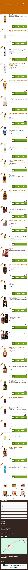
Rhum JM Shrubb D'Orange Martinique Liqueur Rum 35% (16, 347)
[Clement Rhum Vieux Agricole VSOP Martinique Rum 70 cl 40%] (5, 199)
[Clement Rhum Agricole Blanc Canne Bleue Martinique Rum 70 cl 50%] (5, 136)
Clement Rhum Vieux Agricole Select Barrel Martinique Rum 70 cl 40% (17, 174)
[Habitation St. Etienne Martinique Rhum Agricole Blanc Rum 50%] (5, 306)
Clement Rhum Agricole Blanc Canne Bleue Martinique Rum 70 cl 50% (17, 127)
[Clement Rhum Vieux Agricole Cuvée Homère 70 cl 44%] (5, 166)
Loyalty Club (3, 510)
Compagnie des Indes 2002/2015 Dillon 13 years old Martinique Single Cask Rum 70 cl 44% (17, 220)
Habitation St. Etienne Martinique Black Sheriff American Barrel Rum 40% (18, 265)
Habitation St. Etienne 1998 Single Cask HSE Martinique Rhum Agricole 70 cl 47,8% (17, 234)
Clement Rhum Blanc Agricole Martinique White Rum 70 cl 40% (17, 143)
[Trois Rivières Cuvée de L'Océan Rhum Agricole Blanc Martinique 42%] (5, 473)
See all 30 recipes (14, 498)
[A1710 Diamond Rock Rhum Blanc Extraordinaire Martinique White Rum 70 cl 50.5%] (5, 39)
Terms (2, 515)
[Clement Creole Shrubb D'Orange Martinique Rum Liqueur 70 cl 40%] (5, 89)
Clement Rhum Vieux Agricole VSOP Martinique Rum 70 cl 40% (17, 190)
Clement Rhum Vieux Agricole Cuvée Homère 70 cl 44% (16, 160)
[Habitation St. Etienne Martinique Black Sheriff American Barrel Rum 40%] (5, 273)
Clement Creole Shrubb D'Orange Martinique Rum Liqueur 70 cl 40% (18, 80)
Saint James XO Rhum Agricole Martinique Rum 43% (16, 447)
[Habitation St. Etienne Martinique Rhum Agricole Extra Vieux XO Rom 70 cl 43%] (5, 323)
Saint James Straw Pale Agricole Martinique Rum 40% (16, 434)
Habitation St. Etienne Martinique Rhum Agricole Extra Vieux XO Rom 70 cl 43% (17, 314)
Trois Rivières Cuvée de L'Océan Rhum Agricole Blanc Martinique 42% (17, 464)
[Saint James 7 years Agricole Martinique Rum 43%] (5, 426)
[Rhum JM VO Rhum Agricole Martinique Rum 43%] (5, 373)
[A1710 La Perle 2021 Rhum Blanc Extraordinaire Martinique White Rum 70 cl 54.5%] (5, 56)
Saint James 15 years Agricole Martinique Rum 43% (15, 407)
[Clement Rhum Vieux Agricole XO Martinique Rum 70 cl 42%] (5, 212)
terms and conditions (9, 4)
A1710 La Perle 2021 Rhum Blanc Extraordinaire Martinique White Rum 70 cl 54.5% (17, 47)
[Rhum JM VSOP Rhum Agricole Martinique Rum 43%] (5, 389)
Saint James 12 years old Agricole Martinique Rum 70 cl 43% (17, 397)
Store (2, 506)
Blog (2, 516)
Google (9, 535)
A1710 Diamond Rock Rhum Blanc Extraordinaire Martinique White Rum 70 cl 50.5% (17, 31)
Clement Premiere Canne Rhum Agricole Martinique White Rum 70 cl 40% (18, 114)
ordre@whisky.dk (3, 524)
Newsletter (3, 509)
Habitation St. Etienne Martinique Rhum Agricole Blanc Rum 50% (17, 297)
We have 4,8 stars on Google (4, 529)
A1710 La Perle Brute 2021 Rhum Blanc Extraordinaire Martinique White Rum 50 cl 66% (17, 64)
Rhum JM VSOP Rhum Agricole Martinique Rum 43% (16, 380)
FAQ (2, 513)
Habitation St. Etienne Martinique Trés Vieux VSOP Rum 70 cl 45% (17, 330)
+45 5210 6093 (3, 560)
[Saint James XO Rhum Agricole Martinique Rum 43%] (5, 456)
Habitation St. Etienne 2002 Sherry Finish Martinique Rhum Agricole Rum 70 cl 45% (18, 248)
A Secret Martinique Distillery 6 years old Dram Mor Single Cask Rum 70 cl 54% (17, 14)
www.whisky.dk (3, 523)
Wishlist (3, 512)
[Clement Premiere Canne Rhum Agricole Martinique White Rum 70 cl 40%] (5, 119)
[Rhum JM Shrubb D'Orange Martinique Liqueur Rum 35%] (5, 356)
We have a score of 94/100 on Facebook (6, 528)
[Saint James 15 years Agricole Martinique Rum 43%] (5, 413)
